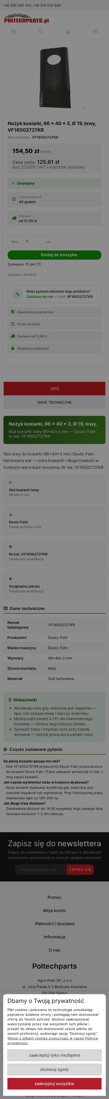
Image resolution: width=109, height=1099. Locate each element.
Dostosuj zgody (54, 1069)
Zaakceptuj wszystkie (54, 1083)
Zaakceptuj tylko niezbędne (54, 1055)
